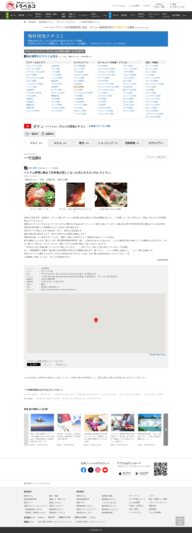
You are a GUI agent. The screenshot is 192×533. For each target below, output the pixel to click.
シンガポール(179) (33, 93)
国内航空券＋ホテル (34, 509)
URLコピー (63, 365)
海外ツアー (81, 503)
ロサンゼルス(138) (153, 117)
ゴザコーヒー (45, 394)
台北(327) (30, 102)
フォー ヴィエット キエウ (130, 394)
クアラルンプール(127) (35, 72)
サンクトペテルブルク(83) (108, 87)
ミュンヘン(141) (129, 96)
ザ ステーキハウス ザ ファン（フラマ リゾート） (82, 399)
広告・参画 (133, 509)
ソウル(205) (31, 96)
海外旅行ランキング (110, 509)
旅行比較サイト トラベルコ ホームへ (37, 483)
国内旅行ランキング (57, 513)
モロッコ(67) (128, 102)
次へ (166, 430)
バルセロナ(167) (104, 108)
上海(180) (30, 90)
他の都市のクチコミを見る (60, 56)
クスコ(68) (150, 75)
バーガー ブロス (30, 394)
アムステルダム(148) (106, 69)
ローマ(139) (128, 108)
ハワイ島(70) (79, 102)
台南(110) (30, 108)
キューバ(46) (151, 72)
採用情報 (152, 509)
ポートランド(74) (153, 105)
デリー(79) (55, 69)
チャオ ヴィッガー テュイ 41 (47, 399)
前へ (26, 430)
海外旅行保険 (107, 496)
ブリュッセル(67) (130, 69)
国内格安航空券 (30, 499)
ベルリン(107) (128, 78)
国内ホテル (28, 496)
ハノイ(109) (56, 75)
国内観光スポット (56, 509)
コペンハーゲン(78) (106, 84)
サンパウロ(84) (152, 81)
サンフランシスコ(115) (155, 84)
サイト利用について (137, 499)
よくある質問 (133, 6)
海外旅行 (80, 491)
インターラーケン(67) (106, 75)
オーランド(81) (152, 69)
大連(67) (29, 99)
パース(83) (55, 72)
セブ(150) (78, 84)
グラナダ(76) (103, 81)
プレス (151, 496)
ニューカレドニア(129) (83, 93)
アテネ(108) (102, 66)
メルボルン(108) (58, 108)
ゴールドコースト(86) (35, 78)
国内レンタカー (55, 503)
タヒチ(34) (78, 90)
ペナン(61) (78, 108)
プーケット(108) (80, 105)
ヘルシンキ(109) (129, 75)
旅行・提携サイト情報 (158, 499)
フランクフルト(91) (106, 114)
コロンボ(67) (31, 81)
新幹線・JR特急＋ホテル (36, 513)
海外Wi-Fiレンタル (84, 513)
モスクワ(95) (128, 99)
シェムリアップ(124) (34, 84)
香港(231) (55, 96)
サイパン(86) (79, 78)
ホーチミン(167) (58, 93)
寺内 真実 (32, 168)
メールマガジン (135, 512)
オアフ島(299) (79, 66)
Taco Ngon (28, 399)
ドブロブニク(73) (105, 96)
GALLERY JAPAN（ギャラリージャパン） (55, 522)
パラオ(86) (78, 96)
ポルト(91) (127, 81)
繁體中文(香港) (81, 517)
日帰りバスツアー (56, 506)
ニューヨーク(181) (153, 96)
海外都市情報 (107, 513)
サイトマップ (134, 496)
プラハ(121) (128, 66)
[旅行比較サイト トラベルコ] (25, 22)
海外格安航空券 (82, 499)
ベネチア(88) (128, 72)
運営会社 (152, 506)
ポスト (35, 364)
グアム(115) (79, 72)
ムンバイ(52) (56, 105)
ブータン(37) (56, 84)
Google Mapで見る (157, 354)
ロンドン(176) (128, 111)
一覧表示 (34, 134)
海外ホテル (81, 496)
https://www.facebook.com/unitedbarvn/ (58, 289)
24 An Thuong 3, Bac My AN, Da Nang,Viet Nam (69, 274)
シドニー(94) (31, 87)
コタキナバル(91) (81, 75)
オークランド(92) (33, 69)
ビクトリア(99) (152, 102)
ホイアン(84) (56, 90)
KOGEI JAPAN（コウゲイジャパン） (91, 522)
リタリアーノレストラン (64, 394)
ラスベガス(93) (152, 111)
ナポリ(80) (102, 99)
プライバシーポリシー (158, 502)
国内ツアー (28, 503)
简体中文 (51, 517)
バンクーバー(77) (153, 99)
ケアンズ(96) (31, 75)
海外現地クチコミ (46, 36)
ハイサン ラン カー (109, 394)
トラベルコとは (118, 6)
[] (141, 27)
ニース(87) (102, 102)
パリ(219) (102, 105)
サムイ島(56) (79, 81)
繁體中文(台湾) (65, 517)
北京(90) (54, 87)
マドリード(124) (129, 84)
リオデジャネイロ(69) (154, 114)
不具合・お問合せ (136, 506)
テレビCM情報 (155, 512)
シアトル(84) (151, 87)
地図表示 (50, 134)
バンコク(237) (57, 78)
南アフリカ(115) (129, 90)
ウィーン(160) (103, 78)
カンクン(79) (79, 69)
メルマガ (146, 6)
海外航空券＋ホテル (84, 506)
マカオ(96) (55, 99)
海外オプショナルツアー (86, 509)
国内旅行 (28, 491)
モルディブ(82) (80, 111)
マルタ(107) (128, 87)
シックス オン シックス (153, 394)
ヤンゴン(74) (56, 111)
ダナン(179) (79, 87)
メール (49, 364)
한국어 (93, 517)
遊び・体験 (53, 496)
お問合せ (159, 5)
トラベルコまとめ (109, 503)
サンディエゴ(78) (153, 78)
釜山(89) (54, 81)
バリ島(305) (79, 99)
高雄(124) (30, 105)
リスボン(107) (128, 105)
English (41, 517)
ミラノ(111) (127, 93)
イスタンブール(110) (106, 72)
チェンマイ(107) (32, 111)
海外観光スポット (109, 499)
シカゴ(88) (150, 90)
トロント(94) (151, 93)
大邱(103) (55, 66)
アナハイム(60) (152, 66)
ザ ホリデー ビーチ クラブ (87, 394)
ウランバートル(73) (34, 66)
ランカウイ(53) (80, 114)
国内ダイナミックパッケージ (35, 506)
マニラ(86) (55, 102)
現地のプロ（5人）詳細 (100, 126)
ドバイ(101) (102, 93)
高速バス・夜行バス (57, 499)
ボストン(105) (151, 108)
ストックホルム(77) (106, 90)
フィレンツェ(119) (105, 111)
